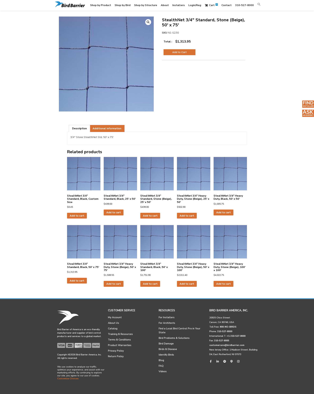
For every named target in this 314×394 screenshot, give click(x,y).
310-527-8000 (244, 5)
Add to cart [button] (77, 216)
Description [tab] (79, 128)
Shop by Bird (123, 5)
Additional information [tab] (107, 128)
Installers (178, 5)
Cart (213, 5)
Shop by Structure (145, 5)
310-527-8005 (221, 340)
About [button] (165, 5)
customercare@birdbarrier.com (226, 345)
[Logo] (70, 5)
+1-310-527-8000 (236, 336)
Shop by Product (100, 5)
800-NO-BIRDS (228, 326)
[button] (259, 5)
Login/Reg (194, 5)
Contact (226, 5)
